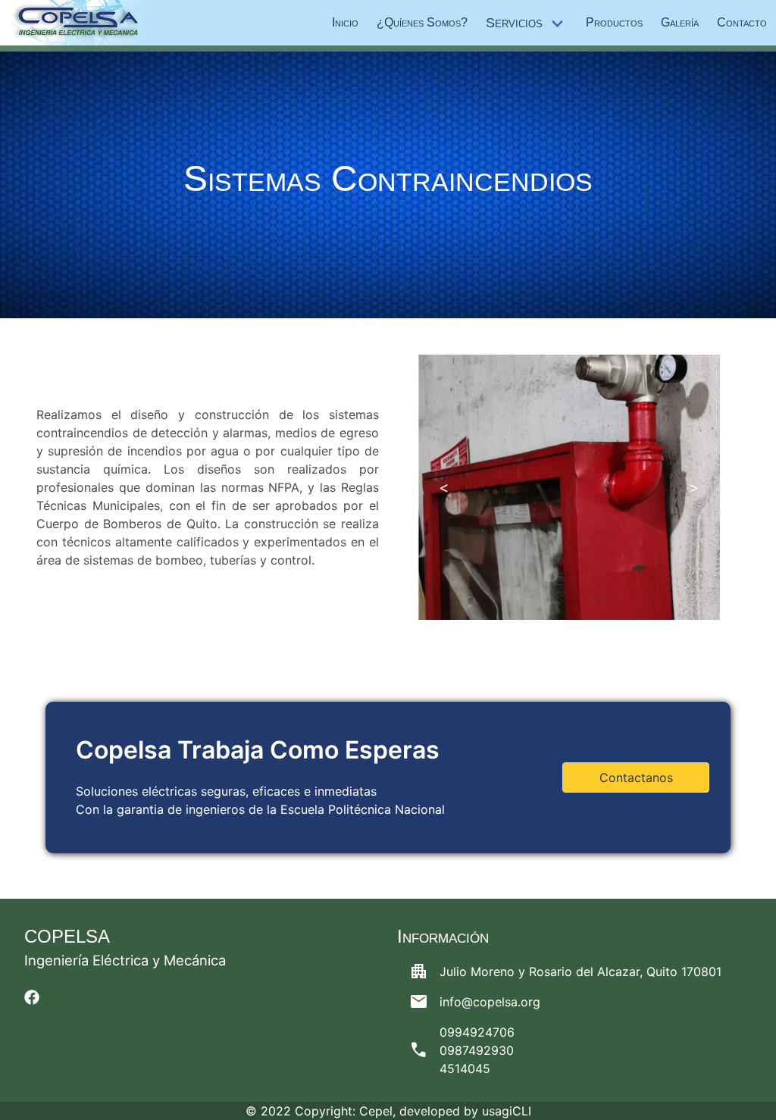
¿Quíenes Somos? (422, 22)
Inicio (345, 22)
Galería (680, 22)
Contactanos (636, 777)
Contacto (742, 22)
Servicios (514, 22)
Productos (614, 22)
